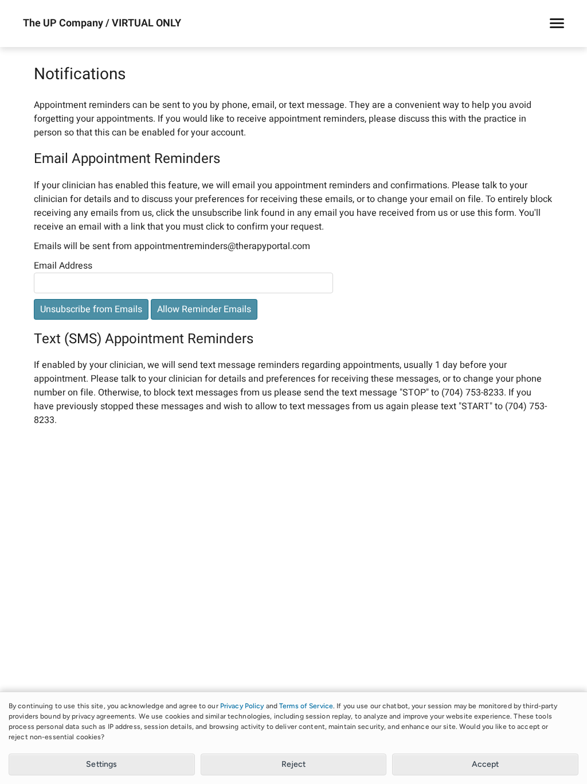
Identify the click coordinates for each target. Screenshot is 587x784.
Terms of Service (306, 706)
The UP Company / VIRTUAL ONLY (102, 23)
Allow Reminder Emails (204, 309)
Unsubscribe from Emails (91, 309)
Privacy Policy (242, 706)
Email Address (63, 266)
